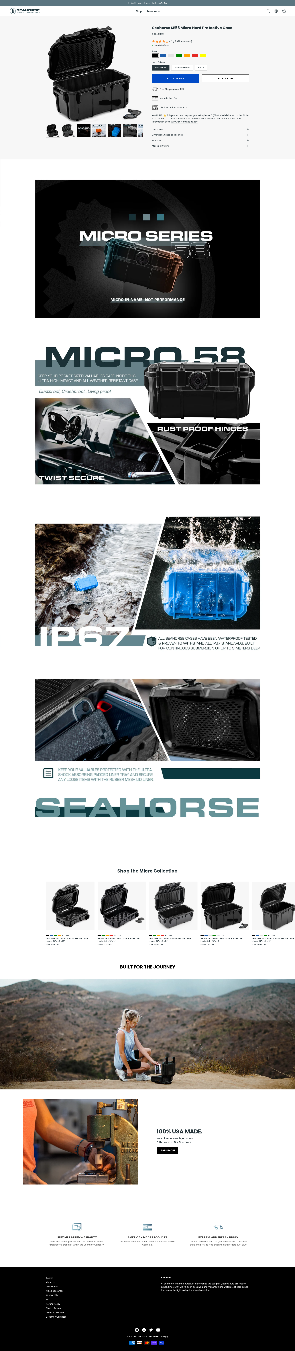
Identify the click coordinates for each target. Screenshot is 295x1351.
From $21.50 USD (53, 945)
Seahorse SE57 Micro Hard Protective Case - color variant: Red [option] (162, 935)
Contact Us (52, 1295)
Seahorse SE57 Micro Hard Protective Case (170, 938)
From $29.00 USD (156, 945)
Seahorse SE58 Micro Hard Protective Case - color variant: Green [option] (214, 935)
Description (157, 129)
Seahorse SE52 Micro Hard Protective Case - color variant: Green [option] (55, 935)
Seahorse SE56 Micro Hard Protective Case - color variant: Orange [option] (107, 935)
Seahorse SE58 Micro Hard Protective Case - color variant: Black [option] (202, 935)
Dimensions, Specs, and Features (167, 135)
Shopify (165, 1336)
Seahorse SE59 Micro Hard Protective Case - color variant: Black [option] (253, 935)
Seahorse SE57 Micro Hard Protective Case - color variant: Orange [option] (158, 935)
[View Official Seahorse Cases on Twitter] (151, 1330)
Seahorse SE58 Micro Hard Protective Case (221, 938)
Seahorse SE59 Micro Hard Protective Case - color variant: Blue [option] (257, 935)
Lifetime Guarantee (56, 1316)
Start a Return (53, 1308)
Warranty (156, 140)
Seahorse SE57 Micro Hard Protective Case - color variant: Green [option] (154, 935)
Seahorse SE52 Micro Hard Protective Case (67, 938)
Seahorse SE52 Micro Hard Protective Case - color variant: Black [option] (47, 935)
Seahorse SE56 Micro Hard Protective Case (119, 938)
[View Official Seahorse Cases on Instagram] (137, 1330)
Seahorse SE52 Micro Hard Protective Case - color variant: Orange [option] (59, 935)
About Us (50, 1282)
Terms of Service (55, 1312)
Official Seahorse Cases (142, 1336)
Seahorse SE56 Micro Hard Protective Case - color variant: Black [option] (99, 935)
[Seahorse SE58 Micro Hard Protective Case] (53, 131)
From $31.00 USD (207, 945)
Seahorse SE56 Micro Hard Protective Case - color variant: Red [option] (111, 935)
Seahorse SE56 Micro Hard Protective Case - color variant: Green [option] (103, 935)
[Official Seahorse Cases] (24, 11)
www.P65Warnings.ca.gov (184, 121)
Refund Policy (53, 1304)
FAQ (48, 1299)
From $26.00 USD (105, 945)
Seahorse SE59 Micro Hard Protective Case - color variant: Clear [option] (261, 935)
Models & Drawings (161, 146)
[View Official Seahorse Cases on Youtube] (158, 1330)
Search (49, 1278)
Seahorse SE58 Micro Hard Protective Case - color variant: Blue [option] (206, 935)
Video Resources (54, 1291)
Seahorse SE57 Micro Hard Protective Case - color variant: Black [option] (150, 935)
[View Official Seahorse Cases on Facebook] (144, 1330)
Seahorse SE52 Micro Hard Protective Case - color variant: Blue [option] (51, 935)
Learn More (167, 1150)
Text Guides (52, 1286)
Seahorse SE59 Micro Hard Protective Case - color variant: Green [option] (265, 935)
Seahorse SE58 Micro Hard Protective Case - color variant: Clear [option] (210, 935)
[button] (268, 11)
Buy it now (225, 78)
